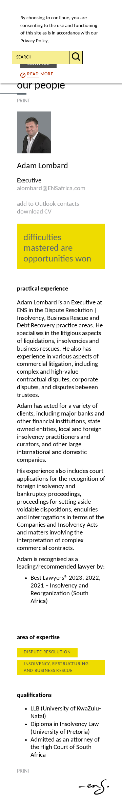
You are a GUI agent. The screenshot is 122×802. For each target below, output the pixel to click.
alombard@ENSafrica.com (51, 188)
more (40, 74)
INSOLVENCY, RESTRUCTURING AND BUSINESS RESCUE (56, 667)
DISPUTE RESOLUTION (47, 652)
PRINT (23, 101)
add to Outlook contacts (48, 204)
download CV (34, 212)
